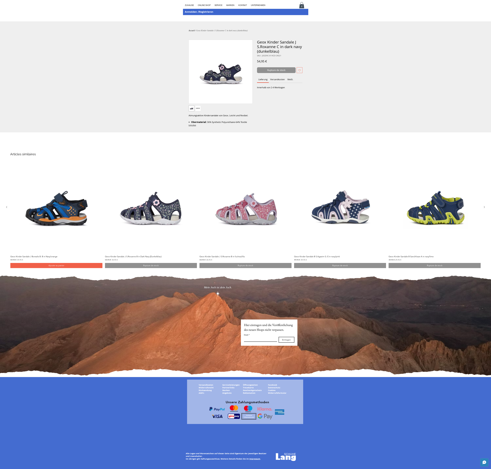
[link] (262, 79)
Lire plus (192, 125)
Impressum (254, 458)
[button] (218, 5)
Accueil (192, 30)
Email (247, 335)
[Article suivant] (484, 207)
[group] (245, 214)
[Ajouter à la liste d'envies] (299, 70)
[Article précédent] (6, 207)
